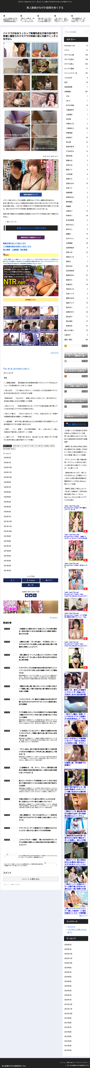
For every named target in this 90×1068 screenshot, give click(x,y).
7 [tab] (36, 26)
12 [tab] (49, 26)
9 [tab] (41, 26)
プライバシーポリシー (82, 1062)
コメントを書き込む (31, 879)
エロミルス (54, 353)
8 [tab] (38, 26)
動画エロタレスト (54, 347)
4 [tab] (28, 26)
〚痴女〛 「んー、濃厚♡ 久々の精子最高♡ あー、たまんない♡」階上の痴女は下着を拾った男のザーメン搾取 (31, 430)
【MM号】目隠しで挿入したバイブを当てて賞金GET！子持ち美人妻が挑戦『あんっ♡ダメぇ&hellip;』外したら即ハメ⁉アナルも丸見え (75, 494)
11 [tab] (46, 26)
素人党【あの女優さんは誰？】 (19, 368)
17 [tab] (62, 26)
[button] (86, 32)
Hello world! (8, 373)
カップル (21, 445)
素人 (14, 448)
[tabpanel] (11, 18)
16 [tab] (59, 26)
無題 (5, 378)
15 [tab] (57, 26)
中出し (42, 445)
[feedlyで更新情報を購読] (31, 595)
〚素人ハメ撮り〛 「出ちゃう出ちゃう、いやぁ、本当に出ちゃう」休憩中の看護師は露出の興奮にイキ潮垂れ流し (31, 415)
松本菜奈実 (7, 448)
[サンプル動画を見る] (85, 531)
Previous (1, 19)
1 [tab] (20, 26)
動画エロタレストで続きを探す (31, 228)
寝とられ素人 (8, 445)
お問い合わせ (70, 1062)
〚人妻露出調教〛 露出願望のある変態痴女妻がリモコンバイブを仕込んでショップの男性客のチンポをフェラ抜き (31, 384)
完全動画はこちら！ (30, 299)
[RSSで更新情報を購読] (35, 595)
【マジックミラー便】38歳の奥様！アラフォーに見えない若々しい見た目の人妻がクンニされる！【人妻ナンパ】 (75, 464)
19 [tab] (67, 26)
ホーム (63, 1062)
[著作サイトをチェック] (26, 595)
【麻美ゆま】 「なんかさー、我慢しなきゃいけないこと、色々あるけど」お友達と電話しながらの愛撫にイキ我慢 (31, 399)
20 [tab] (70, 26)
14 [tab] (54, 26)
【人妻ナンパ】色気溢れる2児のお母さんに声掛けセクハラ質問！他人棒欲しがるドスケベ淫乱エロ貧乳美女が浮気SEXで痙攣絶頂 (75, 436)
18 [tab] (65, 26)
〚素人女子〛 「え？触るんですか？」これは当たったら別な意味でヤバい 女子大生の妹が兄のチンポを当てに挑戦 (31, 392)
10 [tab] (44, 26)
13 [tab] (51, 26)
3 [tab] (25, 26)
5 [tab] (30, 26)
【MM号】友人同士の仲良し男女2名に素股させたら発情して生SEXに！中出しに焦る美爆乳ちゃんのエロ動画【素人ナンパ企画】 (75, 451)
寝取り (47, 445)
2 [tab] (22, 26)
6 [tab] (33, 26)
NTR (16, 445)
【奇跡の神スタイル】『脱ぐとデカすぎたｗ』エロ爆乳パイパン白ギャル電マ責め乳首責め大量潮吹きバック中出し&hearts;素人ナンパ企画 (75, 478)
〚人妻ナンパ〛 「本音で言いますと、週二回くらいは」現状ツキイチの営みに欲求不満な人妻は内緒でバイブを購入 (31, 438)
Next (89, 19)
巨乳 (53, 445)
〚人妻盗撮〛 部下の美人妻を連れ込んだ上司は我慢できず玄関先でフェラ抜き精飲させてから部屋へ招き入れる (31, 423)
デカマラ (28, 445)
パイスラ (35, 445)
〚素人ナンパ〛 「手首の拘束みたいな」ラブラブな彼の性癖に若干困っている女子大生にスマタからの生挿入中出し (31, 407)
